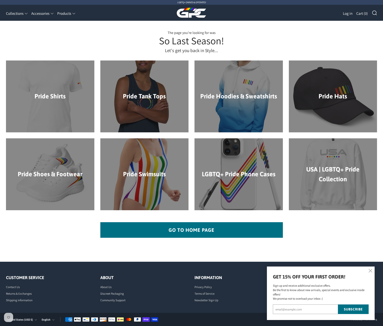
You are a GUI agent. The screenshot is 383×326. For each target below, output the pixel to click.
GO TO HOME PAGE (191, 230)
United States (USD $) (20, 319)
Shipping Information (19, 300)
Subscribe (353, 309)
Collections (15, 13)
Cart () (362, 13)
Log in (347, 13)
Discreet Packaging (112, 293)
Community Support (112, 300)
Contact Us (13, 287)
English (46, 319)
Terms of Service (204, 293)
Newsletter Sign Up (206, 300)
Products (64, 13)
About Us (106, 287)
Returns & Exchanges (19, 293)
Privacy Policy (203, 287)
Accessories (40, 13)
